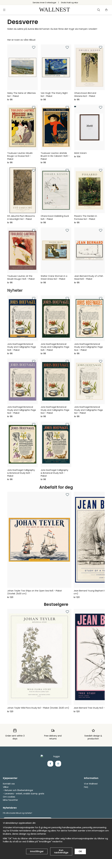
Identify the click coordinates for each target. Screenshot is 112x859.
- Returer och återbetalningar (18, 790)
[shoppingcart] (106, 10)
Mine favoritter (10, 800)
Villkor (6, 787)
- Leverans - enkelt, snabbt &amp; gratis (23, 793)
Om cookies (9, 796)
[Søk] (98, 10)
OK (80, 851)
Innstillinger (37, 851)
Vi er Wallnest (91, 783)
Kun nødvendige (61, 851)
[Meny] (4, 10)
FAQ (86, 787)
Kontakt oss (9, 783)
